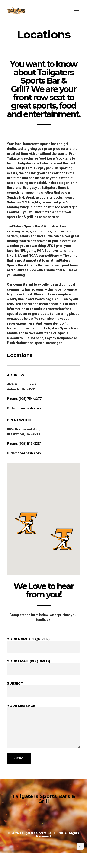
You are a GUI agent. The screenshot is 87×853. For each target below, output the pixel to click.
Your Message (21, 706)
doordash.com (29, 408)
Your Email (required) (28, 661)
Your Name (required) (28, 639)
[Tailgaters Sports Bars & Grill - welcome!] (16, 10)
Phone (12, 399)
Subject (15, 684)
